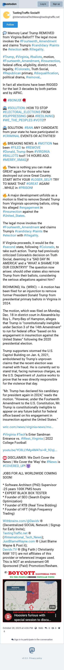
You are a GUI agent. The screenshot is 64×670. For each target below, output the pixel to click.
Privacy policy (35, 658)
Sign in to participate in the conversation (33, 639)
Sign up (56, 4)
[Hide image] (5, 572)
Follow (10, 24)
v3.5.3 (25, 658)
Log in (43, 4)
